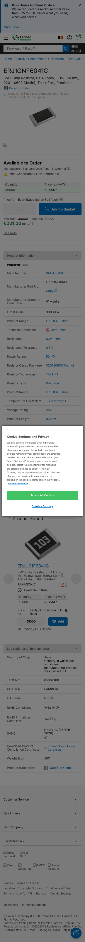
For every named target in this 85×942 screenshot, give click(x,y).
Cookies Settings (42, 506)
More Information (18, 483)
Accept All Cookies (42, 495)
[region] (42, 471)
